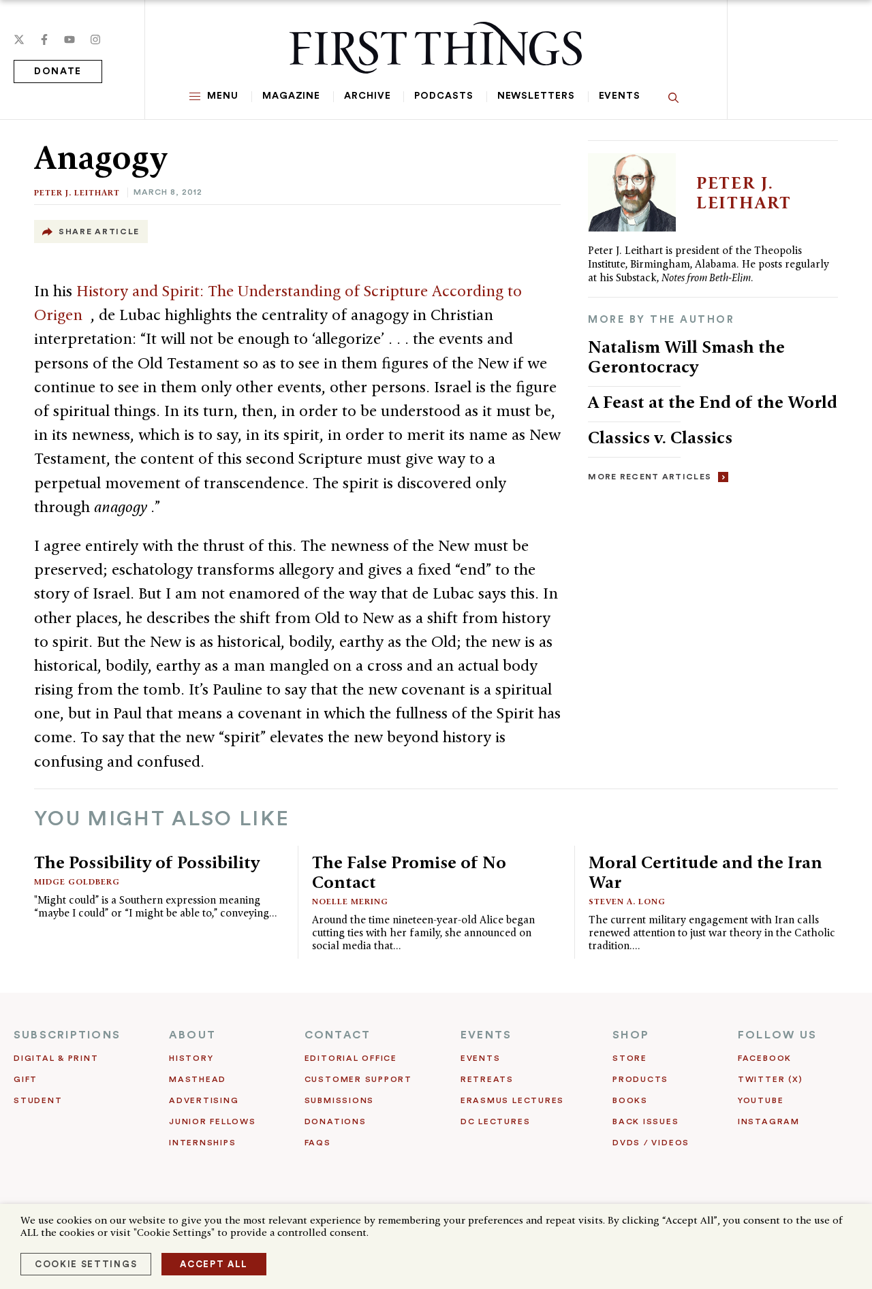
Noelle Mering (350, 901)
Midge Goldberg (77, 881)
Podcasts (443, 96)
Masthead (197, 1079)
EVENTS (486, 1035)
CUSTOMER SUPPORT (358, 1079)
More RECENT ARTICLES (649, 477)
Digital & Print (56, 1058)
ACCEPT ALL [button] (214, 1264)
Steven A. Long (627, 901)
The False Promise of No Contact (409, 872)
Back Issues (645, 1121)
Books (630, 1100)
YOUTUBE (760, 1100)
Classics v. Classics (660, 437)
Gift (25, 1079)
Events (619, 96)
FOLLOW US (777, 1035)
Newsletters (536, 96)
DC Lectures (495, 1121)
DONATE (58, 71)
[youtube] (69, 39)
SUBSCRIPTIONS (67, 1035)
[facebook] (44, 39)
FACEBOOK (765, 1058)
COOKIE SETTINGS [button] (86, 1264)
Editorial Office (351, 1058)
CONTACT (338, 1035)
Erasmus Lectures (512, 1100)
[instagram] (95, 39)
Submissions (339, 1100)
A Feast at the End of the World (712, 402)
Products (640, 1079)
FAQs (318, 1143)
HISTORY (191, 1058)
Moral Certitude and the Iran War (705, 872)
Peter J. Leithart (77, 192)
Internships (202, 1143)
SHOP (630, 1035)
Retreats (487, 1079)
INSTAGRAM (769, 1121)
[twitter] (19, 39)
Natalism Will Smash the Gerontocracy (686, 356)
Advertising (203, 1100)
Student (38, 1100)
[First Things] (436, 48)
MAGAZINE (291, 96)
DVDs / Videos (650, 1143)
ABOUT (192, 1035)
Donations (336, 1121)
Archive (367, 96)
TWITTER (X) (770, 1079)
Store (629, 1058)
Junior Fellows (212, 1121)
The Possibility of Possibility (147, 862)
